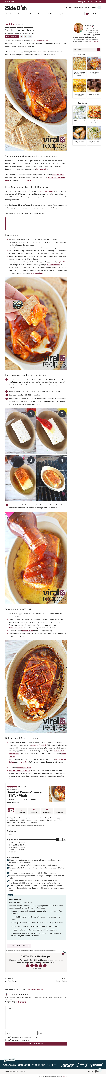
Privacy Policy (22, 1071)
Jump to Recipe (11, 36)
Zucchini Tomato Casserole (94, 121)
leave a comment (42, 962)
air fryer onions (37, 273)
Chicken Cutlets (61, 980)
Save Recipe (59, 812)
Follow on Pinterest (94, 14)
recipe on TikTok (46, 191)
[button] (6, 24)
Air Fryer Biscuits (11, 980)
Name (8, 1033)
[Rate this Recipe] (21, 36)
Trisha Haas (10, 33)
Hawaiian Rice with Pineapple (94, 142)
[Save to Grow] (30, 36)
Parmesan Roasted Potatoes (94, 73)
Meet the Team (9, 1)
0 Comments (30, 33)
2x (61, 839)
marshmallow (23, 762)
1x (58, 839)
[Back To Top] (100, 1070)
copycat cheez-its (53, 265)
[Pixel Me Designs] (97, 1071)
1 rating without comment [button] (34, 989)
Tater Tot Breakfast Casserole (79, 95)
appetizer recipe (58, 174)
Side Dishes (68, 7)
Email (40, 1033)
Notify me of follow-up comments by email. (22, 1037)
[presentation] (79, 63)
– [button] (8, 810)
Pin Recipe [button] (34, 812)
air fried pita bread (24, 768)
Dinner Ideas (9, 14)
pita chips (63, 262)
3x (64, 839)
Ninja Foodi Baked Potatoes (79, 142)
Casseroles (21, 14)
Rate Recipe (47, 812)
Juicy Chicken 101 (92, 2)
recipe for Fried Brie (39, 745)
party (29, 180)
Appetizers (62, 14)
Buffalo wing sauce (16, 628)
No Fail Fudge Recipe (94, 94)
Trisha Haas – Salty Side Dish (21, 800)
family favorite (41, 169)
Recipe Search (78, 7)
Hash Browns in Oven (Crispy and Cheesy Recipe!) (79, 74)
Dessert (40, 14)
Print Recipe (21, 812)
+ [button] (13, 810)
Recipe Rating (10, 1002)
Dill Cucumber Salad (79, 121)
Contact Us (64, 1076)
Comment (10, 1008)
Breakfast (50, 14)
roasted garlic (27, 631)
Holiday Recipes (90, 7)
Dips (31, 14)
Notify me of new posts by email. (18, 1040)
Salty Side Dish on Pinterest (36, 960)
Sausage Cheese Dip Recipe (19, 770)
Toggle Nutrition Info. (17, 946)
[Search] (98, 49)
